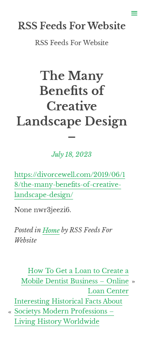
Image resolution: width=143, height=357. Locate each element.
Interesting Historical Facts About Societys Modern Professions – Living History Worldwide (68, 311)
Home (51, 230)
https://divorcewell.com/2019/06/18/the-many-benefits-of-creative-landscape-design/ (69, 185)
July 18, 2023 (72, 154)
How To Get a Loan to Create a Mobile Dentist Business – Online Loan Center (75, 281)
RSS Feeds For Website (72, 26)
